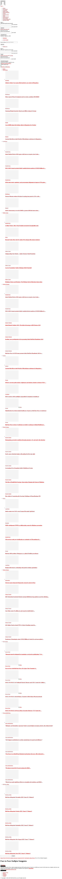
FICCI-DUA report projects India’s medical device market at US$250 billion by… (25, 168)
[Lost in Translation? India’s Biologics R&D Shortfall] (12, 264)
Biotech (6, 136)
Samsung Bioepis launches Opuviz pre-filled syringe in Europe (20, 111)
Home (4, 8)
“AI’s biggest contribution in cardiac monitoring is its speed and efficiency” (23, 739)
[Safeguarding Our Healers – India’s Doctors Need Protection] (12, 250)
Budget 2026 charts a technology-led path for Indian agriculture (21, 567)
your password (14, 26)
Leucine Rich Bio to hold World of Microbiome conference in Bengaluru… (23, 139)
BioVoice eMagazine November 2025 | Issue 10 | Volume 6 (19, 797)
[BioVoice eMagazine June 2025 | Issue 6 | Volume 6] (12, 850)
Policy (4, 15)
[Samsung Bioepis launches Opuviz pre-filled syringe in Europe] (12, 107)
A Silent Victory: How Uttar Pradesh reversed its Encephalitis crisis (21, 225)
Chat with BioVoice (6, 19)
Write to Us (5, 46)
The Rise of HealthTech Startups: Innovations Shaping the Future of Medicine (24, 482)
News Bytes (5, 9)
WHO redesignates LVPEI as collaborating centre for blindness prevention (23, 525)
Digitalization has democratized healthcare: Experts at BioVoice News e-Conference (25, 410)
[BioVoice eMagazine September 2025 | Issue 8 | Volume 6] (12, 821)
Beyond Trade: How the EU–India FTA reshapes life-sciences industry (22, 239)
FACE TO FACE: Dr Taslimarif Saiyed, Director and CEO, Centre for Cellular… (25, 682)
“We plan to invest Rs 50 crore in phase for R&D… (18, 768)
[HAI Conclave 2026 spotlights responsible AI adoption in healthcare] (12, 393)
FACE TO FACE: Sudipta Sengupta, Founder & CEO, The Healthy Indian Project (19, 858)
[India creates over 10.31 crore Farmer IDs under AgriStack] (12, 507)
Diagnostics (7, 580)
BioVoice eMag (6, 20)
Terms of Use (5, 872)
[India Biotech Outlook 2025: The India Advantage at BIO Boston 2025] (12, 321)
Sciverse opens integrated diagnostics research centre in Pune (20, 582)
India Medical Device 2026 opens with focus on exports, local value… (22, 154)
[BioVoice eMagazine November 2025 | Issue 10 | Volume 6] (12, 793)
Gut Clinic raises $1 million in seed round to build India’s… (20, 611)
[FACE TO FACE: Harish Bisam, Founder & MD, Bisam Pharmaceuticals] (13, 693)
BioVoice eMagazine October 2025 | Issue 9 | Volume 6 (18, 811)
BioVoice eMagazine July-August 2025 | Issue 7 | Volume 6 (19, 839)
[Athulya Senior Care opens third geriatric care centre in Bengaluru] (12, 79)
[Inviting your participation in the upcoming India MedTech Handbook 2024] (12, 335)
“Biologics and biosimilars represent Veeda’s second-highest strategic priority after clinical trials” (29, 725)
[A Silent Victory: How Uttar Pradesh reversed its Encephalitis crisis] (12, 222)
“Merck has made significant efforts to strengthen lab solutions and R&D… (24, 782)
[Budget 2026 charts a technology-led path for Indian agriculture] (12, 564)
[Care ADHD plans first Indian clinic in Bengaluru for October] (12, 121)
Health (6, 122)
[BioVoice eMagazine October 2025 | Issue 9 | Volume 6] (12, 807)
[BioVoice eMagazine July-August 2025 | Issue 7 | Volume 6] (12, 835)
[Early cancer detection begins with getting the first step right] (12, 450)
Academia (7, 394)
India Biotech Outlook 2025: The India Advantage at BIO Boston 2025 (23, 325)
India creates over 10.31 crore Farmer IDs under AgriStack (20, 511)
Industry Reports (6, 12)
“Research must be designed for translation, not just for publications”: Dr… (24, 654)
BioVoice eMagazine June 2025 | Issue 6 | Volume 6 (17, 853)
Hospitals (7, 80)
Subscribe (5, 38)
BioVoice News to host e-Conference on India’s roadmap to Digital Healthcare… (25, 424)
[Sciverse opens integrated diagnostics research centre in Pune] (12, 579)
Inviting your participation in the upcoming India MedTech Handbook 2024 (24, 339)
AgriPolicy (7, 508)
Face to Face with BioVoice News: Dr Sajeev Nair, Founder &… (21, 668)
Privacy (4, 873)
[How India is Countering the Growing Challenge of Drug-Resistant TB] (12, 492)
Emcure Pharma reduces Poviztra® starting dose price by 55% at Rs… (22, 196)
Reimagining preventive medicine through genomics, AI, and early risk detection (25, 440)
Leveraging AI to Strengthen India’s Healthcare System (19, 468)
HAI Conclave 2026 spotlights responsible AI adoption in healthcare (22, 396)
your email (14, 32)
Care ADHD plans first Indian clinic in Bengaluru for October (20, 125)
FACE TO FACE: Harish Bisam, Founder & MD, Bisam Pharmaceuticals (23, 696)
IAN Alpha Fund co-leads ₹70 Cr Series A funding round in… (20, 625)
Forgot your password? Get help (6, 55)
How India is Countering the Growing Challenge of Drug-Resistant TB (22, 496)
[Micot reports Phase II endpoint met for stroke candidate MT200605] (12, 93)
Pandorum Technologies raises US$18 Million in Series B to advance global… (24, 639)
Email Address (3, 42)
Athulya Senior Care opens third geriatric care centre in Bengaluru (21, 82)
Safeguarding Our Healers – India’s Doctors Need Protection (20, 253)
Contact (4, 875)
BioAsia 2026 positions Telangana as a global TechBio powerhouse (21, 553)
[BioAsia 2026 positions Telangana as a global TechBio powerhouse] (12, 550)
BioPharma (7, 94)
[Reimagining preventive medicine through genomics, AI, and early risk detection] (12, 436)
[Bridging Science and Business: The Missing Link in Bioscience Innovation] (12, 278)
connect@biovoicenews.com (10, 869)
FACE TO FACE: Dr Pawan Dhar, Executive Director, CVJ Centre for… (23, 710)
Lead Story (5, 10)
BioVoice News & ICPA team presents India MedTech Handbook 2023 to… (24, 353)
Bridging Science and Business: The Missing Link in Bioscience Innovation (23, 282)
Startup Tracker (6, 16)
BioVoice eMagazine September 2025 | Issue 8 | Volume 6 (19, 825)
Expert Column (6, 14)
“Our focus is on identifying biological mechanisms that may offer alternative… (25, 754)
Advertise (5, 874)
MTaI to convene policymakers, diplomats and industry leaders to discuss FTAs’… (25, 382)
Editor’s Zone (5, 11)
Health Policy (8, 151)
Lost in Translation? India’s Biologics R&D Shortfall (18, 267)
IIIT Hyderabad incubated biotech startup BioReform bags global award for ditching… (27, 596)
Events (4, 13)
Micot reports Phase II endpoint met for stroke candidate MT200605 (22, 96)
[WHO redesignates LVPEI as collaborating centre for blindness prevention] (12, 521)
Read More (31, 868)
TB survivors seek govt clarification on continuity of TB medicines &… (22, 539)
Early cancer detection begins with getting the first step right (20, 454)
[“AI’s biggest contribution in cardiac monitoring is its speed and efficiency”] (12, 736)
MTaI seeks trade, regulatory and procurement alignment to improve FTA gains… (25, 182)
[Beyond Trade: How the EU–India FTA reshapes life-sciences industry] (12, 236)
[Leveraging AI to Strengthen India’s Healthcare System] (12, 464)
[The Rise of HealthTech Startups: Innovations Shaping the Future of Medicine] (12, 478)
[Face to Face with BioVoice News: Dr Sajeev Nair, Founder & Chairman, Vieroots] (13, 664)
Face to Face (5, 18)
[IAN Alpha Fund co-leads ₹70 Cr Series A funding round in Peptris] (12, 621)
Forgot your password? (4, 29)
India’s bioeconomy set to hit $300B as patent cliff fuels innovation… (22, 210)
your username (14, 24)
